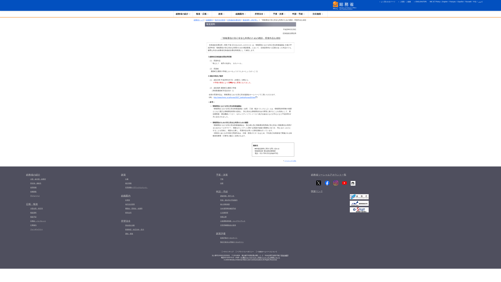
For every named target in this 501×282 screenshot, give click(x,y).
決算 (221, 183)
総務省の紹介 (182, 14)
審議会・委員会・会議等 (133, 208)
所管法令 (259, 14)
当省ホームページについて (267, 251)
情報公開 (223, 217)
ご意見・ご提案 (405, 2)
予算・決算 (278, 14)
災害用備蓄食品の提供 (228, 225)
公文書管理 (224, 213)
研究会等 (128, 213)
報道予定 (33, 217)
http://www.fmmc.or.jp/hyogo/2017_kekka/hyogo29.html (234, 97)
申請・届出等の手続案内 (228, 200)
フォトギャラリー (36, 229)
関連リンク (317, 191)
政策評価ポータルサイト (228, 238)
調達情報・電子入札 (227, 196)
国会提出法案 (130, 225)
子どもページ (35, 196)
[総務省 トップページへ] (345, 5)
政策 (220, 14)
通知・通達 (129, 234)
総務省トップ (199, 20)
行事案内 (33, 225)
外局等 (127, 200)
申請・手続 (297, 14)
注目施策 (317, 14)
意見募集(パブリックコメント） (136, 187)
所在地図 (284, 255)
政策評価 (220, 233)
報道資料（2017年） (250, 20)
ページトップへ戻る (290, 160)
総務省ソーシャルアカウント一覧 (328, 175)
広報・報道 (32, 204)
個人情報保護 (225, 204)
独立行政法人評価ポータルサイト (232, 242)
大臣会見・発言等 (36, 208)
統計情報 (128, 183)
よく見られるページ (388, 2)
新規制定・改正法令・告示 (134, 229)
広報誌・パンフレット (38, 221)
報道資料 (33, 213)
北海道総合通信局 (234, 20)
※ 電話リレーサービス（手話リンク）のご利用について (260, 257)
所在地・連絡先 (35, 183)
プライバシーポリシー (246, 251)
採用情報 (33, 187)
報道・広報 (201, 14)
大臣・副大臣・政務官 (38, 179)
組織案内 (240, 14)
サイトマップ (229, 251)
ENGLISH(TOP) (421, 2)
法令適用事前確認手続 (228, 208)
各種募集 (33, 192)
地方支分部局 (220, 20)
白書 (126, 179)
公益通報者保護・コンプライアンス (232, 221)
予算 (221, 179)
